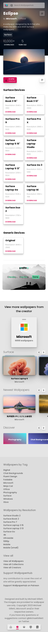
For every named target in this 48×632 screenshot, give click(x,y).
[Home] (10, 627)
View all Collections (13, 564)
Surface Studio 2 (11, 515)
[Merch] (37, 627)
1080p (6, 541)
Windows (8, 498)
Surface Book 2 (11, 518)
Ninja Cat (8, 486)
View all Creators (12, 567)
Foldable (7, 479)
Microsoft (11, 18)
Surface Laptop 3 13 (13, 528)
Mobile (6, 544)
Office (6, 489)
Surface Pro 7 (10, 522)
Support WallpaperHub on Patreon (21, 585)
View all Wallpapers (13, 561)
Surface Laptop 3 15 (13, 525)
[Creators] (30, 627)
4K (4, 534)
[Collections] (24, 627)
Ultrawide (8, 538)
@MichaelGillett (35, 618)
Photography (10, 492)
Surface (8, 34)
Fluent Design (10, 476)
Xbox (6, 502)
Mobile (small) (10, 547)
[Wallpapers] (17, 627)
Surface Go (9, 531)
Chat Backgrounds (13, 473)
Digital (6, 470)
